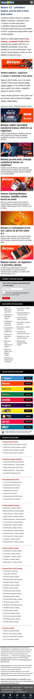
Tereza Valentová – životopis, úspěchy (13, 536)
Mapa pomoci (19, 681)
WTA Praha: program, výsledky (11, 576)
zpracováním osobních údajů (19, 293)
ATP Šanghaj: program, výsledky (11, 619)
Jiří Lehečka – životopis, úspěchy (11, 553)
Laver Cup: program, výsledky (11, 639)
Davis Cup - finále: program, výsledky (13, 636)
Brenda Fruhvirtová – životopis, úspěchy (13, 533)
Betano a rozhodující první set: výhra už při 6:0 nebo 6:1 (15, 231)
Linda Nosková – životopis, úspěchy (12, 527)
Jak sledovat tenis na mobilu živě (11, 499)
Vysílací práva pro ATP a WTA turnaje (12, 496)
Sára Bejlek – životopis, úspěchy (11, 539)
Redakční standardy (17, 687)
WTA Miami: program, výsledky (11, 582)
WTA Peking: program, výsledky (11, 596)
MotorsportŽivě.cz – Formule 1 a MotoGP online (8, 329)
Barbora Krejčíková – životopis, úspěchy (13, 510)
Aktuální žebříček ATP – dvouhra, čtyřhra (13, 470)
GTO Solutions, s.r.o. (21, 691)
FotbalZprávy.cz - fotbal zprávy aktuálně (8, 316)
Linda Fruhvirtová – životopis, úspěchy (13, 522)
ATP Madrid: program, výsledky (11, 607)
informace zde (4, 673)
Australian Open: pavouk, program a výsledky (15, 444)
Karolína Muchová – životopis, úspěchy (13, 513)
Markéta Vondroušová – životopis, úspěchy (14, 519)
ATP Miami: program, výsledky (11, 602)
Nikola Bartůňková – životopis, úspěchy (13, 541)
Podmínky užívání (28, 687)
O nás (2, 687)
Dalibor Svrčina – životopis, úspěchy (12, 562)
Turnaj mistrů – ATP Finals (10, 574)
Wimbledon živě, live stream (10, 490)
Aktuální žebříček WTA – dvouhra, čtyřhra (13, 464)
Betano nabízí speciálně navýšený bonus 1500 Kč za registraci (16, 128)
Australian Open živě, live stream (11, 485)
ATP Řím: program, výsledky (10, 610)
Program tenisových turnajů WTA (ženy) (13, 462)
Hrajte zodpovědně (5, 665)
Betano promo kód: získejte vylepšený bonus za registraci (16, 162)
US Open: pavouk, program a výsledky (13, 453)
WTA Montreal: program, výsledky (11, 590)
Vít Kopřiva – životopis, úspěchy (11, 559)
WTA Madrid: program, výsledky (11, 585)
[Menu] (31, 2)
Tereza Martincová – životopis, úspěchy (13, 530)
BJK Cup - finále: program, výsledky (12, 633)
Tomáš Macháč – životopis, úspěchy (12, 550)
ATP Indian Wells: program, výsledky (12, 599)
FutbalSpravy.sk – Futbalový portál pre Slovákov (22, 342)
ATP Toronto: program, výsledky (11, 613)
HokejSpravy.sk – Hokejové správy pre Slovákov (8, 359)
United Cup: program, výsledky (11, 630)
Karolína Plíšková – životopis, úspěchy (13, 516)
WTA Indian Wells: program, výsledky (12, 579)
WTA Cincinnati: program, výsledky (12, 593)
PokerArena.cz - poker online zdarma (8, 336)
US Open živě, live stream (10, 493)
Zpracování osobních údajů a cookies (12, 689)
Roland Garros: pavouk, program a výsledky (14, 447)
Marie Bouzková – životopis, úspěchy (12, 525)
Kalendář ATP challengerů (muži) (11, 473)
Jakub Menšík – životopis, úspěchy (12, 556)
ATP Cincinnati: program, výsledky (12, 616)
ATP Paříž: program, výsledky (10, 621)
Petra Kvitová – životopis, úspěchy (12, 508)
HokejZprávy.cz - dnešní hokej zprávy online (8, 323)
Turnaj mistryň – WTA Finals (10, 571)
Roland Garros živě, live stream (11, 487)
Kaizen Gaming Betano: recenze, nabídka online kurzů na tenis (14, 196)
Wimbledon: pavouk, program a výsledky (13, 450)
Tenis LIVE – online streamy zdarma (12, 482)
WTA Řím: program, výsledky (10, 588)
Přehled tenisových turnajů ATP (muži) (13, 467)
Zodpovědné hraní (5, 659)
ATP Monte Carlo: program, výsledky (12, 605)
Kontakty (8, 687)
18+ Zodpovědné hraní (7, 691)
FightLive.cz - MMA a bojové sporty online (8, 310)
